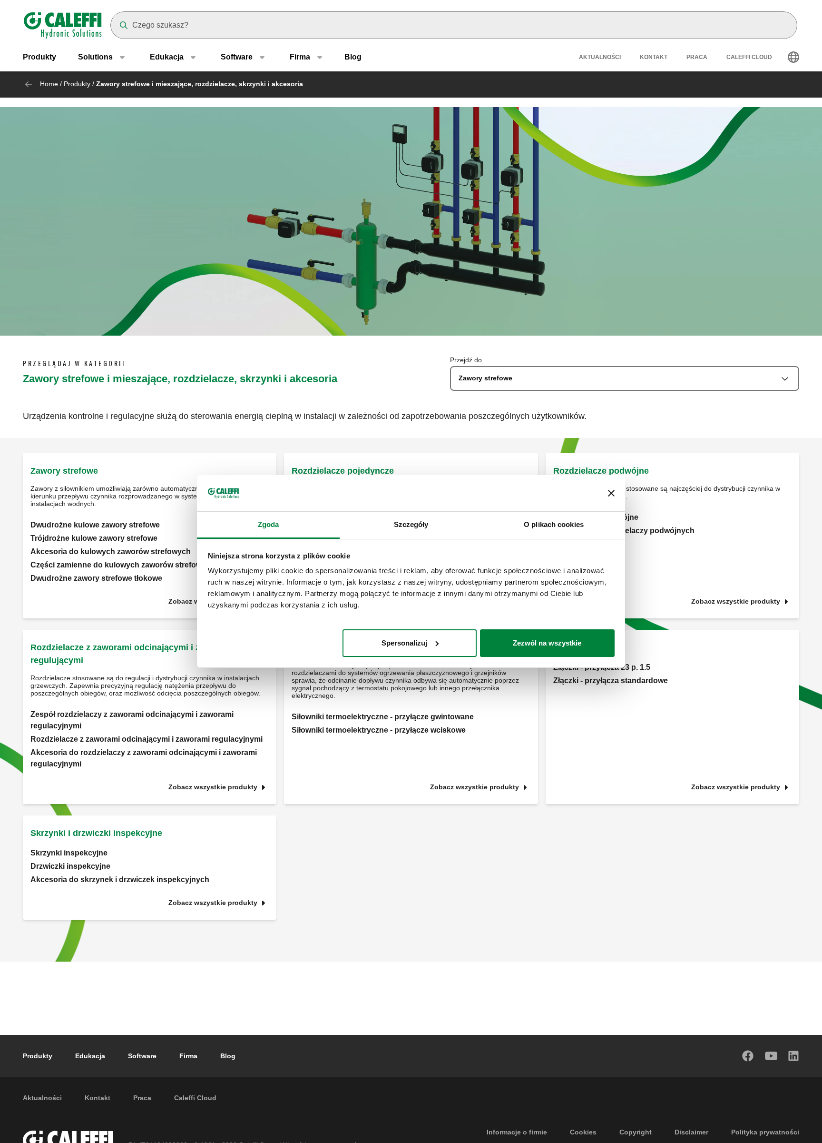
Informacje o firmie (517, 1132)
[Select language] (793, 57)
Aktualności (600, 57)
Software (142, 1056)
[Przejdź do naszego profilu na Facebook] (748, 1056)
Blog (353, 57)
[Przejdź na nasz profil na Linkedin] (794, 1056)
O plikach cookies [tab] (554, 524)
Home (49, 84)
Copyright (635, 1132)
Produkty (39, 57)
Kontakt (653, 57)
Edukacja (90, 1056)
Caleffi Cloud (749, 57)
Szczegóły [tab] (411, 524)
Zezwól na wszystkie (547, 643)
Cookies (583, 1132)
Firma (188, 1056)
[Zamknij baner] (611, 493)
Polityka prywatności (765, 1132)
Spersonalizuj (404, 643)
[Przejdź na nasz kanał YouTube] (771, 1056)
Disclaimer (691, 1132)
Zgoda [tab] (268, 524)
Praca (696, 57)
